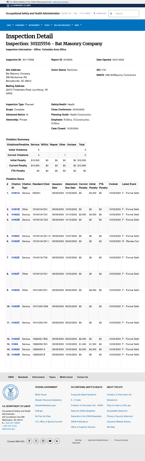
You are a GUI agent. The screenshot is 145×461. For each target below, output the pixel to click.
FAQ (75, 13)
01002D (16, 241)
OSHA (9, 25)
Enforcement (38, 377)
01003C (16, 322)
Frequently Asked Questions (83, 394)
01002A (16, 214)
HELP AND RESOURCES (62, 25)
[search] (111, 13)
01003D (16, 338)
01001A (16, 193)
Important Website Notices (119, 421)
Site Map (111, 426)
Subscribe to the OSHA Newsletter (86, 416)
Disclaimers (112, 399)
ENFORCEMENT (34, 25)
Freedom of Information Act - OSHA (87, 405)
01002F (15, 273)
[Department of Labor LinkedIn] (57, 441)
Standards (23, 377)
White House (41, 394)
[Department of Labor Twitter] (36, 441)
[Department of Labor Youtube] (50, 441)
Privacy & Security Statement (120, 416)
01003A (16, 290)
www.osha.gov (8, 428)
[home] (10, 391)
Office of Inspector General (83, 426)
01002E (16, 257)
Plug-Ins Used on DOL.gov (119, 405)
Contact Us (66, 13)
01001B (16, 209)
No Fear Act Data (43, 416)
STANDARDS (20, 25)
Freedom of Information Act (119, 394)
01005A (16, 349)
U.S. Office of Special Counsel (48, 421)
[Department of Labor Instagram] (43, 441)
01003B (16, 306)
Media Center (66, 377)
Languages (101, 13)
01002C (16, 236)
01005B (16, 354)
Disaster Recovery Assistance (48, 399)
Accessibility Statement (117, 410)
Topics (52, 377)
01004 (15, 344)
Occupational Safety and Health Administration (33, 13)
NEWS (77, 25)
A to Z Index (85, 13)
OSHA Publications (79, 421)
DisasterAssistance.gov (45, 405)
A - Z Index (76, 399)
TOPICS (47, 25)
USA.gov (39, 410)
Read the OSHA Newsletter (83, 410)
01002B (16, 219)
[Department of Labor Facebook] (29, 441)
